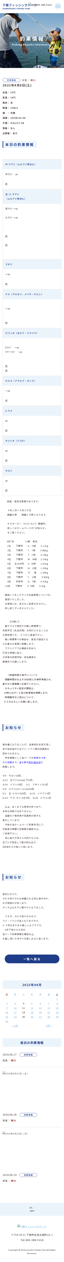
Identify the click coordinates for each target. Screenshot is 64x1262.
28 (48, 1016)
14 (48, 1007)
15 (57, 1007)
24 (15, 1016)
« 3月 (15, 1025)
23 (6, 1016)
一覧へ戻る (32, 959)
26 (32, 1016)
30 (6, 1021)
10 (15, 1007)
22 (57, 1012)
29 (57, 1016)
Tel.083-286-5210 (32, 1240)
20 (40, 1012)
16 (6, 1012)
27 (40, 1016)
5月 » (49, 1025)
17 (15, 1012)
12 (32, 1007)
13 (40, 1007)
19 (32, 1012)
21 (48, 1012)
